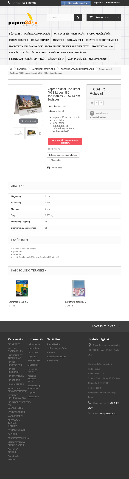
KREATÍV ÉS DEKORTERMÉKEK (102, 39)
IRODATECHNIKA (40, 39)
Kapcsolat (98, 2)
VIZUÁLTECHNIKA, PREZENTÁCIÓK (67, 52)
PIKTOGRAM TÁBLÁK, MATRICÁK (27, 58)
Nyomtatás (57, 168)
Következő (40, 133)
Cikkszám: (52, 106)
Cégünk (31, 392)
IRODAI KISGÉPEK (18, 39)
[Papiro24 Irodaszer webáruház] (25, 19)
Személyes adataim (56, 356)
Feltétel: (51, 111)
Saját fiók (53, 339)
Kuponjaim (52, 361)
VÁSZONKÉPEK (56, 58)
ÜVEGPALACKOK (98, 58)
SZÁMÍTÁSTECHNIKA (34, 52)
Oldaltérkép (33, 396)
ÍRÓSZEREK (58, 39)
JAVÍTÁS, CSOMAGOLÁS (37, 33)
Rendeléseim (53, 344)
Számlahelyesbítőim (57, 348)
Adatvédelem (34, 361)
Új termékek (33, 348)
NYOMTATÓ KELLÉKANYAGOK (26, 46)
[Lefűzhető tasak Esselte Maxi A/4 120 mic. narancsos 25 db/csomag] (78, 288)
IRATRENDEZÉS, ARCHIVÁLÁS (69, 33)
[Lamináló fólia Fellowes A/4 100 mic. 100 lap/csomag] (22, 288)
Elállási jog (33, 365)
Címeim (51, 352)
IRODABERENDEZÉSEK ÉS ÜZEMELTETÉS (67, 46)
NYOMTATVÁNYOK (102, 46)
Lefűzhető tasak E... (75, 301)
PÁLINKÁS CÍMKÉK (77, 58)
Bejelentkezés (113, 2)
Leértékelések (34, 344)
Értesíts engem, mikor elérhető (63, 155)
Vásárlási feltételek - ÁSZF (32, 379)
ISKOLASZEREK (75, 39)
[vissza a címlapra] (11, 69)
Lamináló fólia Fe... (18, 301)
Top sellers (33, 352)
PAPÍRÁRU (14, 52)
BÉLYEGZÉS (15, 33)
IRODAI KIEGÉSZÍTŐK (98, 33)
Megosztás (55, 160)
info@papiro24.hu (108, 414)
